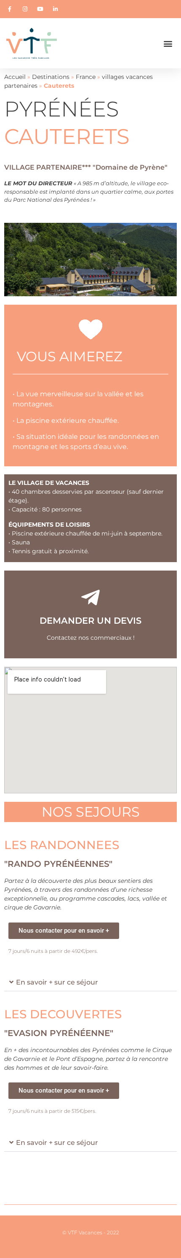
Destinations (50, 77)
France (86, 77)
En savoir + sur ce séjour (57, 982)
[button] (168, 43)
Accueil (15, 77)
